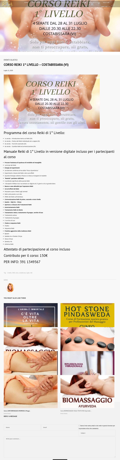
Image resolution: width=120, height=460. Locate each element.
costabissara (22, 273)
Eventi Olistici (11, 60)
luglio (28, 273)
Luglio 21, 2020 (8, 70)
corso (16, 273)
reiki (31, 273)
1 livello (9, 273)
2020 (13, 273)
